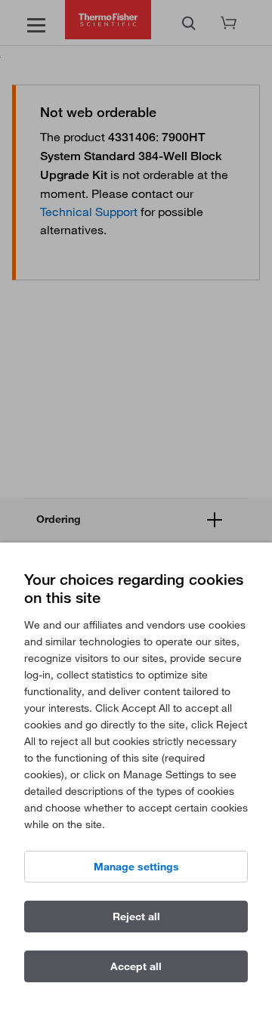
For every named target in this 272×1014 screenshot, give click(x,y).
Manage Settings (136, 866)
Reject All (136, 916)
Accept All (136, 966)
